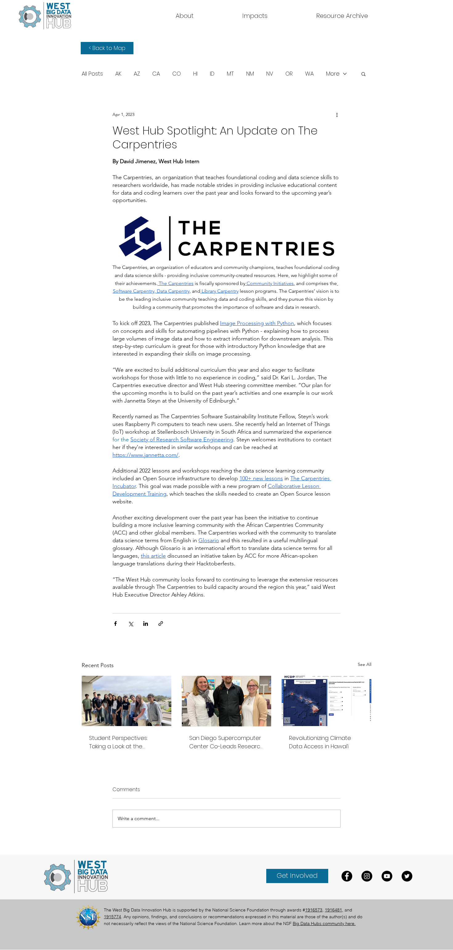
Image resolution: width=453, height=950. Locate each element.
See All (364, 664)
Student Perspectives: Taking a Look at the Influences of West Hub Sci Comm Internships (124, 742)
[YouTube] (387, 876)
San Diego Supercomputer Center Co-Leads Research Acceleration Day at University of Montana (226, 742)
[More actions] (337, 114)
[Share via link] (161, 623)
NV (269, 73)
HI (195, 73)
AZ (137, 73)
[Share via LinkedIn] (146, 623)
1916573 (313, 910)
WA (309, 73)
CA (156, 73)
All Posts (92, 73)
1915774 (112, 916)
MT (230, 73)
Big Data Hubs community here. (324, 923)
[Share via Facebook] (115, 623)
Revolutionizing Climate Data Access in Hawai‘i (320, 742)
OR (289, 73)
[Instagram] (366, 876)
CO (176, 73)
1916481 (333, 910)
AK (118, 73)
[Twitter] (407, 876)
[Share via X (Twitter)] (130, 623)
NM (250, 73)
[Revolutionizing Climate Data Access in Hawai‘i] (326, 701)
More (333, 73)
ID (212, 73)
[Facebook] (346, 876)
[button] (342, 16)
